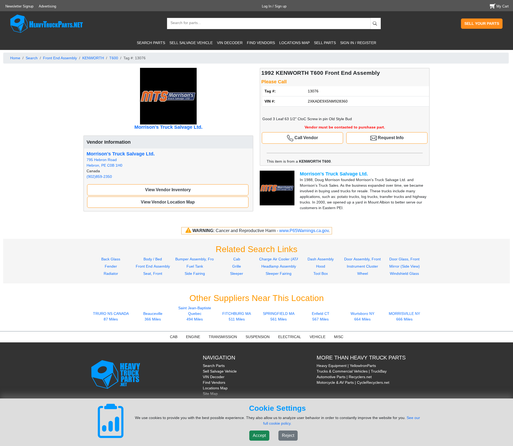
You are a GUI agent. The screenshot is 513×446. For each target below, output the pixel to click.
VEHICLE (317, 337)
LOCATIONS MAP (294, 43)
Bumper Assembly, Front (196, 259)
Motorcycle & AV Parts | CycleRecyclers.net (353, 382)
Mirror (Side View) (404, 266)
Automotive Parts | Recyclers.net (344, 377)
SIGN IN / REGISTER (358, 43)
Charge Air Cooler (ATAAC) (282, 259)
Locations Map (215, 388)
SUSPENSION (258, 337)
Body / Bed (152, 259)
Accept (259, 435)
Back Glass (110, 259)
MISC (338, 337)
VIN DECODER (230, 43)
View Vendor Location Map (168, 202)
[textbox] (183, 23)
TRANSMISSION (223, 337)
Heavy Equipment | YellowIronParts (346, 365)
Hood (320, 266)
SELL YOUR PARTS (481, 23)
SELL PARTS (325, 43)
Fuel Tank (194, 266)
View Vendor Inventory (168, 189)
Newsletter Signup (19, 6)
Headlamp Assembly (278, 266)
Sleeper (236, 273)
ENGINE (193, 337)
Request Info (390, 137)
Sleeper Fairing (279, 273)
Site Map (210, 394)
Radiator (111, 273)
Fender (111, 266)
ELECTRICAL (289, 337)
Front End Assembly (60, 58)
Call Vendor (305, 137)
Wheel (362, 273)
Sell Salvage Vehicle (220, 371)
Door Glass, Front (404, 259)
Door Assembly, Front (362, 259)
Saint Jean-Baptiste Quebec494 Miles (194, 313)
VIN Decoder (213, 377)
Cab (236, 259)
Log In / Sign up (274, 6)
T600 (113, 58)
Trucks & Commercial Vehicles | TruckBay (352, 371)
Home (15, 58)
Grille (236, 266)
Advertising (47, 6)
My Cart (502, 6)
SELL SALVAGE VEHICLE (191, 43)
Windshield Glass (404, 273)
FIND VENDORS (261, 43)
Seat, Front (152, 273)
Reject (288, 435)
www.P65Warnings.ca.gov (304, 230)
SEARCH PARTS (151, 43)
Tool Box (320, 273)
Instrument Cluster (362, 266)
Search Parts (214, 365)
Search (32, 58)
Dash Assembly (321, 259)
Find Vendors (214, 382)
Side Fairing (195, 273)
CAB (173, 337)
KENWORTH (93, 58)
